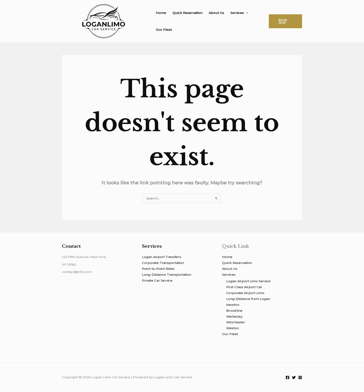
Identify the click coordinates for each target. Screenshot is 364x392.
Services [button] (237, 13)
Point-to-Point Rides (158, 269)
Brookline (234, 311)
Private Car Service (157, 280)
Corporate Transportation (163, 263)
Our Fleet (164, 30)
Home (161, 13)
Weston (232, 328)
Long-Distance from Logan (248, 299)
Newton (232, 305)
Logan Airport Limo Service (248, 281)
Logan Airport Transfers (161, 257)
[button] (246, 12)
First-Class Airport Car (244, 287)
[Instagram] (300, 377)
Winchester (235, 322)
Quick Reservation (187, 13)
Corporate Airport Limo (245, 293)
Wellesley (234, 316)
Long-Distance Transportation (166, 275)
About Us (216, 13)
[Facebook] (287, 377)
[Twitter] (294, 377)
